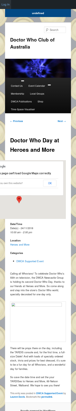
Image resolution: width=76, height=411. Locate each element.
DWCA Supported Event (30, 261)
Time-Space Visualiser (23, 109)
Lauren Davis (17, 396)
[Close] (49, 85)
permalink (46, 396)
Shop (40, 101)
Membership (17, 93)
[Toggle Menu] (22, 80)
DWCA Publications (21, 101)
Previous (16, 121)
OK (50, 183)
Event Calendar (36, 85)
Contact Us (17, 85)
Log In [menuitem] (6, 4)
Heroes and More (19, 244)
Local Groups (37, 93)
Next (62, 121)
